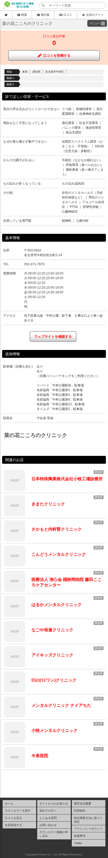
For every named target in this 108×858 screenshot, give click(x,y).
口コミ (68, 14)
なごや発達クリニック (52, 630)
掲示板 (45, 14)
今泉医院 (39, 755)
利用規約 (79, 810)
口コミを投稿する (57, 55)
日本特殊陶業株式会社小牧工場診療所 (67, 479)
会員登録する (13, 825)
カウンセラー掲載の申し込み (53, 833)
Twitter (78, 843)
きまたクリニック (48, 504)
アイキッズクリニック (52, 655)
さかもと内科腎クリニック (56, 529)
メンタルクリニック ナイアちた (61, 705)
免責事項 (79, 835)
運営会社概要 (82, 803)
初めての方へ (48, 810)
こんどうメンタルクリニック (58, 554)
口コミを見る (13, 817)
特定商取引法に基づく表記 (88, 819)
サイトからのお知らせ (53, 803)
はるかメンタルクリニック (56, 604)
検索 (24, 14)
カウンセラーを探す (18, 810)
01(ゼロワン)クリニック (54, 680)
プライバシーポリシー (88, 828)
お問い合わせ (48, 825)
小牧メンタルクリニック (54, 730)
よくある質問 (48, 817)
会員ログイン (95, 14)
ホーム (9, 803)
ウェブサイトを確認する (53, 336)
